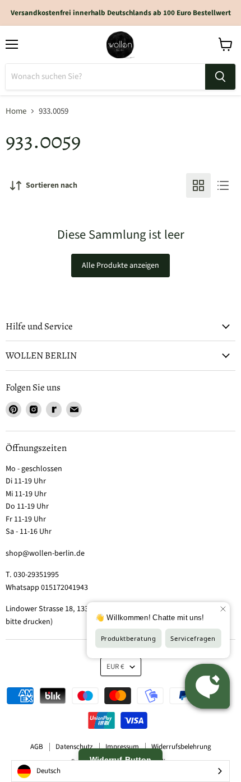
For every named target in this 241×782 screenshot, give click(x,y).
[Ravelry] (54, 409)
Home (16, 111)
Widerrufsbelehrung (181, 747)
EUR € (115, 667)
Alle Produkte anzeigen (120, 265)
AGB (36, 747)
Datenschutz (74, 747)
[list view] (223, 185)
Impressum (122, 747)
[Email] (74, 409)
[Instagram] (33, 409)
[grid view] (198, 185)
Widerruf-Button (120, 759)
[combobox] (120, 771)
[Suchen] (220, 77)
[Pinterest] (13, 409)
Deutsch (48, 771)
